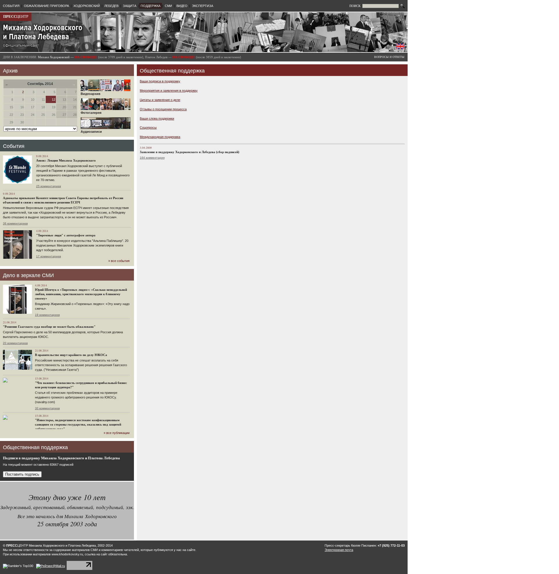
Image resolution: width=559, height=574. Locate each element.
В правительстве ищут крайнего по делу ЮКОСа (71, 355)
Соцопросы (148, 127)
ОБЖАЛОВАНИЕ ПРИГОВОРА (46, 6)
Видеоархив (90, 93)
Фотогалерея (91, 112)
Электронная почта (339, 550)
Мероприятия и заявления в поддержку (169, 90)
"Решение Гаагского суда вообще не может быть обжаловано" (49, 326)
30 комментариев (47, 408)
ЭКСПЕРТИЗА (202, 6)
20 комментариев (15, 343)
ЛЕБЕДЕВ (111, 6)
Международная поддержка (160, 137)
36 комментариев (15, 223)
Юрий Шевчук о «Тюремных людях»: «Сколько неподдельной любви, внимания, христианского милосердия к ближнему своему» (81, 294)
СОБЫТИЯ (11, 6)
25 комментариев (48, 186)
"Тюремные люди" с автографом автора (65, 235)
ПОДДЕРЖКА (150, 6)
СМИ (168, 6)
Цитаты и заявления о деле (160, 100)
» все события (119, 261)
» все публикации (117, 433)
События (13, 146)
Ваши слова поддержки (157, 118)
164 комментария (152, 157)
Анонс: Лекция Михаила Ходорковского (66, 160)
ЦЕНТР (15, 16)
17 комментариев (48, 256)
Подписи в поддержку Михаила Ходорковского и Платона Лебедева (61, 458)
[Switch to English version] (400, 48)
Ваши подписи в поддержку (160, 81)
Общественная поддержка (172, 71)
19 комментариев (47, 314)
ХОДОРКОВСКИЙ (86, 6)
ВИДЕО (181, 6)
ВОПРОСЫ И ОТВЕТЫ (389, 57)
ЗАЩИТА (129, 6)
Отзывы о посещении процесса (163, 109)
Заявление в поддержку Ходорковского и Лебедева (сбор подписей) (189, 152)
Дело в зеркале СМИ (28, 275)
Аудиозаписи (91, 131)
